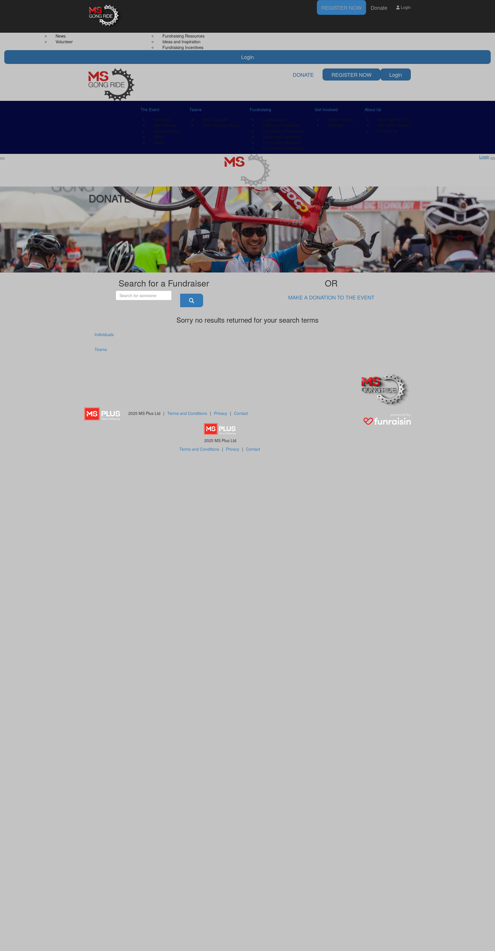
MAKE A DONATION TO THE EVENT (331, 297)
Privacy (220, 413)
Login (405, 7)
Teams (101, 349)
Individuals (104, 334)
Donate (379, 7)
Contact (241, 413)
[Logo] (105, 16)
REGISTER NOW (341, 7)
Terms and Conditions (187, 413)
